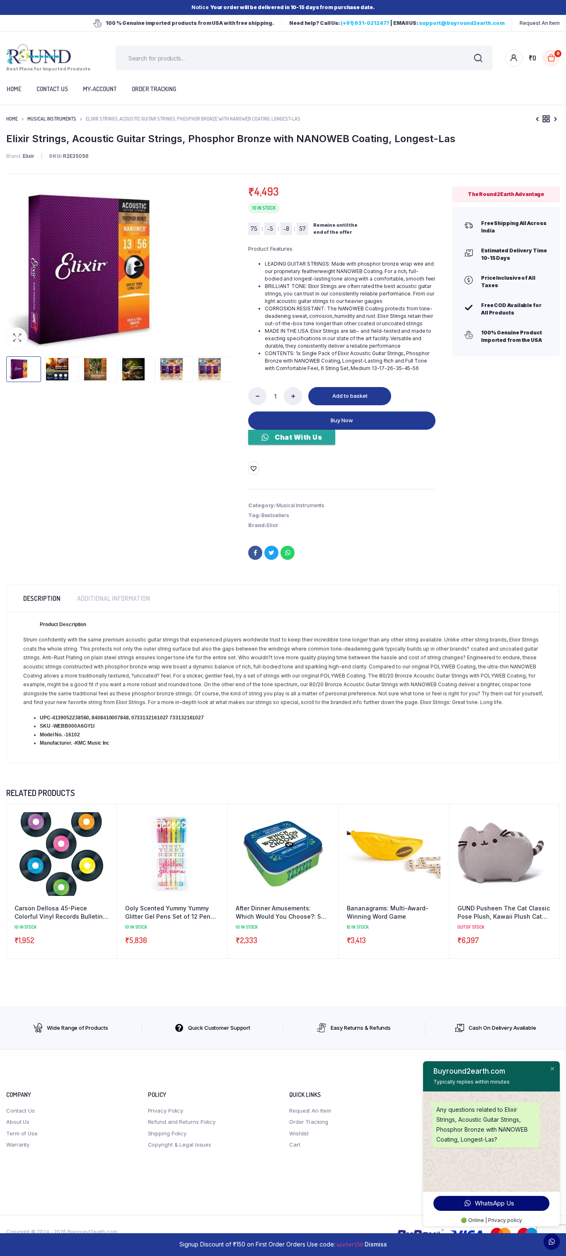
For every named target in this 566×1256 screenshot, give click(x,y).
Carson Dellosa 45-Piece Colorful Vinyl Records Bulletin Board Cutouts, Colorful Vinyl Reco (59, 912)
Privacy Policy (166, 1110)
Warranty (17, 1144)
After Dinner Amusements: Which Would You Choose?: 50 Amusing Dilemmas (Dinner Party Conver (280, 912)
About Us (17, 1121)
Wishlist (299, 1133)
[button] (17, 337)
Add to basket (350, 395)
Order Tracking (154, 89)
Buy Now (342, 420)
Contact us (52, 89)
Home (12, 119)
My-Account (100, 89)
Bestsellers (275, 515)
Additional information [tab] (113, 598)
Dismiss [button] (376, 1244)
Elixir (272, 525)
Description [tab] (41, 598)
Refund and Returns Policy (182, 1121)
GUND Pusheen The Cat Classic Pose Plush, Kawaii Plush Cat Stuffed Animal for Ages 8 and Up (503, 912)
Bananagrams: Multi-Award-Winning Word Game (387, 912)
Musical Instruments (51, 119)
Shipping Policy (167, 1133)
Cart (294, 1144)
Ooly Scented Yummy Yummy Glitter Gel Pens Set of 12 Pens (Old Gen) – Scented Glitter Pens (172, 912)
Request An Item (540, 23)
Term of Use (22, 1133)
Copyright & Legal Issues (180, 1144)
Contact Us (20, 1110)
